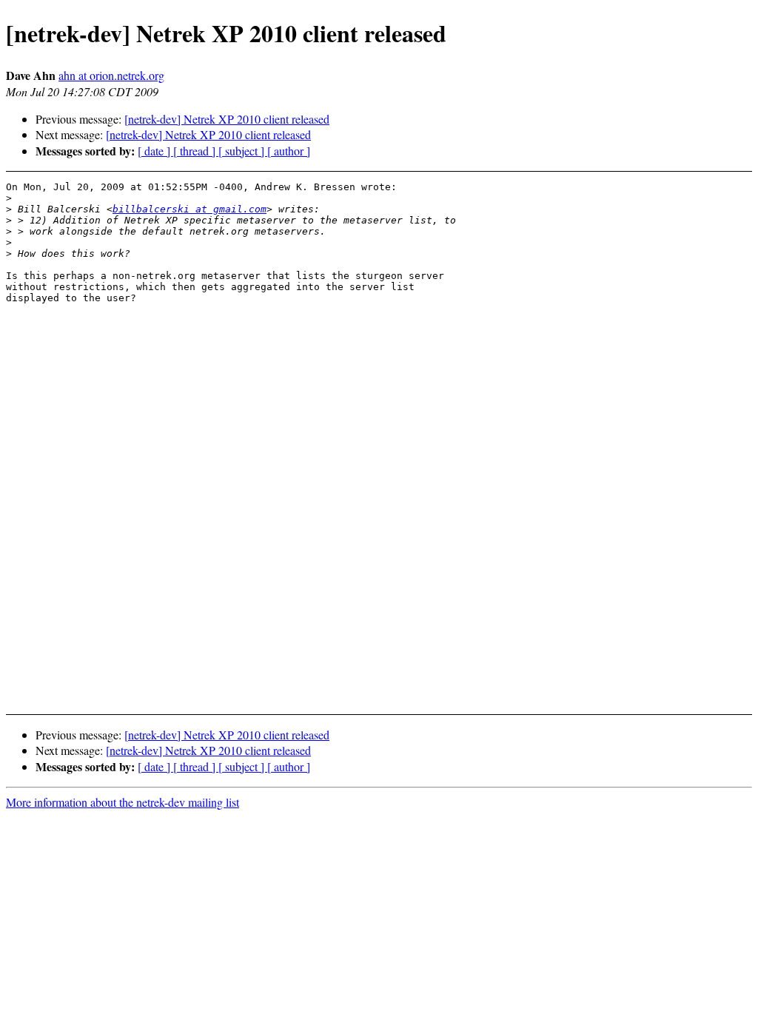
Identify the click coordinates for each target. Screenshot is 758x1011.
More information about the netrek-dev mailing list (122, 802)
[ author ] (288, 150)
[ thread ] (195, 150)
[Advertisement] (686, 218)
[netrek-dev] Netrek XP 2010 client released (226, 119)
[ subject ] (242, 150)
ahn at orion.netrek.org (111, 75)
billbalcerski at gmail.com (189, 209)
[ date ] (155, 150)
